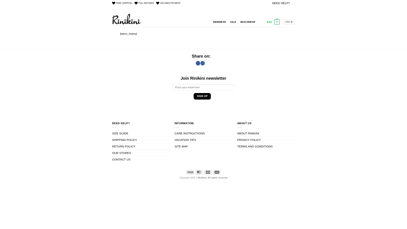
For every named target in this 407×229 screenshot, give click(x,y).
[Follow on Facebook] (198, 63)
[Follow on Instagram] (202, 63)
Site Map (181, 146)
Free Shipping (124, 3)
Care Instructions (190, 133)
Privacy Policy (249, 140)
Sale (233, 22)
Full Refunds (146, 3)
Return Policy (123, 146)
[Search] (260, 22)
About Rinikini (248, 133)
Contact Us (121, 159)
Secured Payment (170, 3)
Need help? (281, 3)
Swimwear (219, 22)
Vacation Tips (185, 140)
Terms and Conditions (255, 146)
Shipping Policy (124, 140)
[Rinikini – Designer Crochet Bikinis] (126, 19)
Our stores (121, 153)
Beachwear (247, 22)
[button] (272, 22)
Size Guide (120, 133)
